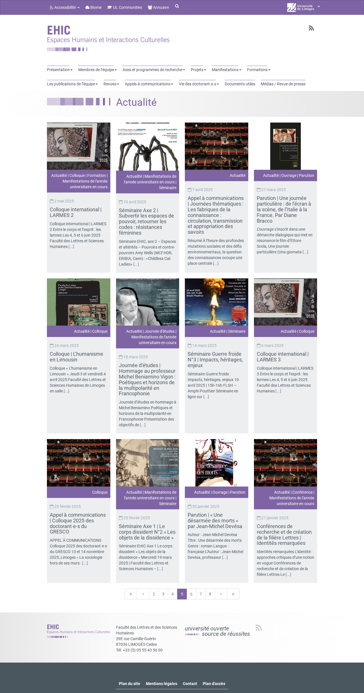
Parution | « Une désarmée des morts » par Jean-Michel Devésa (215, 520)
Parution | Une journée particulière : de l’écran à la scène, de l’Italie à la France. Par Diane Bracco (284, 209)
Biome (96, 7)
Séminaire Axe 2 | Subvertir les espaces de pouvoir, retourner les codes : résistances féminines (146, 221)
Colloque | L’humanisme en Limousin (76, 357)
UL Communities (127, 7)
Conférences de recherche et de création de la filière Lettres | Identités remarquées (284, 534)
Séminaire (167, 187)
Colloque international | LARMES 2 (76, 212)
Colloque (77, 175)
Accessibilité (65, 7)
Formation (96, 175)
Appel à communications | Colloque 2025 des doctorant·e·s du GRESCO (78, 523)
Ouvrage (288, 175)
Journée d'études (159, 331)
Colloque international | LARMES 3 (283, 357)
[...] (71, 246)
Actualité (59, 175)
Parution (306, 175)
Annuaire (160, 7)
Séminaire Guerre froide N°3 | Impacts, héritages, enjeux (215, 359)
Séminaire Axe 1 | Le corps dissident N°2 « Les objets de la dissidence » (147, 532)
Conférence (302, 492)
